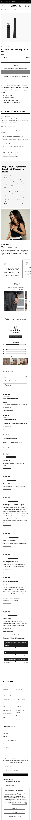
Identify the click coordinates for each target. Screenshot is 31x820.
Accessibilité (19, 719)
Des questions (19, 319)
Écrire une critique (15, 336)
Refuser (15, 812)
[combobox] (15, 376)
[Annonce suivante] (29, 1)
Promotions (6, 743)
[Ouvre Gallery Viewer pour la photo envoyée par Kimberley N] (6, 361)
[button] (2, 6)
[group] (4, 46)
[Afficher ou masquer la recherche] (26, 6)
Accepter (14, 808)
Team (4, 703)
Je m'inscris (15, 775)
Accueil (2, 9)
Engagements (6, 699)
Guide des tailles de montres (21, 711)
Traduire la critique (7, 407)
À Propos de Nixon (8, 695)
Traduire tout (18, 371)
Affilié (4, 717)
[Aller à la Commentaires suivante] (18, 634)
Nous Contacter (20, 715)
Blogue (5, 706)
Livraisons (5, 733)
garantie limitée (17, 102)
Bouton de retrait (7, 751)
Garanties (18, 706)
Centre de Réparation (22, 699)
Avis (6, 319)
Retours (5, 736)
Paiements (6, 747)
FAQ (17, 703)
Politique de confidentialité (19, 804)
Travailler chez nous (8, 713)
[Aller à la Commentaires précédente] (12, 634)
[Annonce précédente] (1, 1)
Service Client (19, 695)
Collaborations (7, 710)
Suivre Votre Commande (9, 740)
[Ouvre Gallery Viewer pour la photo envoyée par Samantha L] (13, 361)
